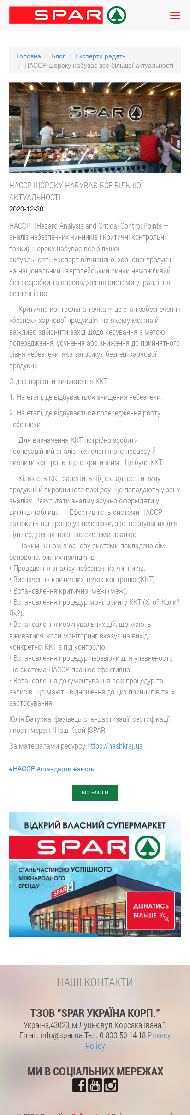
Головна (28, 55)
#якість (83, 768)
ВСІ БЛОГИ (95, 792)
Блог (58, 55)
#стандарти (54, 768)
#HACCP (22, 768)
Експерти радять (100, 55)
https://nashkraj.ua (115, 745)
